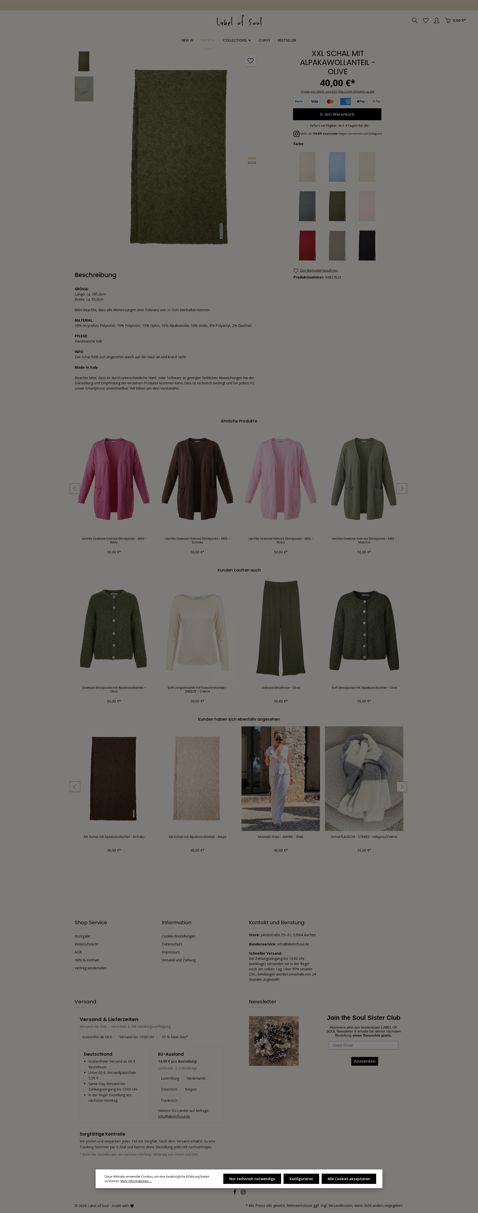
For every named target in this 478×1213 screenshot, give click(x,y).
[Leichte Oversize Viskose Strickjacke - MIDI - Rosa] (280, 480)
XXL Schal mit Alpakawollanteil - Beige (197, 837)
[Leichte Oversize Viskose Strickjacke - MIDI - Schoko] (197, 480)
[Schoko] (337, 245)
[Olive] (337, 206)
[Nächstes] (402, 488)
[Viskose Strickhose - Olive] (280, 629)
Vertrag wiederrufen (91, 968)
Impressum (171, 952)
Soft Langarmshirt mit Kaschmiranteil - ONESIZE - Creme (197, 689)
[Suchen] (415, 20)
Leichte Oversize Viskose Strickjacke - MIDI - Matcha (364, 540)
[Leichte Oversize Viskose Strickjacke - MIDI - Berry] (114, 480)
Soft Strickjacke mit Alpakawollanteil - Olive (364, 688)
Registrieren (50, 5)
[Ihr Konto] (437, 20)
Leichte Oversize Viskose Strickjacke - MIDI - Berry (114, 540)
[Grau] (308, 206)
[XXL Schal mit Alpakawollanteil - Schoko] (114, 778)
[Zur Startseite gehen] (239, 20)
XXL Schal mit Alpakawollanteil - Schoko (114, 837)
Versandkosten (340, 1205)
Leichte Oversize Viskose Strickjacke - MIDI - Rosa (280, 540)
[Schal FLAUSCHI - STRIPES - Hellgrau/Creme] (364, 778)
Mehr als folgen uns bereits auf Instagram (340, 133)
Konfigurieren (301, 1178)
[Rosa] (367, 206)
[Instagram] (243, 1193)
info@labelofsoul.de (174, 1116)
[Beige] (308, 167)
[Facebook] (235, 1193)
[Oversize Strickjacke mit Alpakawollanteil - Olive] (114, 629)
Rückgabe (82, 936)
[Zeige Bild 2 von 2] (252, 163)
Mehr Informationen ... (136, 1181)
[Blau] (337, 167)
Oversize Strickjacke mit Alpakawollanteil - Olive (114, 689)
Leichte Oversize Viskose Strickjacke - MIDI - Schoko (197, 540)
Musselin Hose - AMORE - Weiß (281, 837)
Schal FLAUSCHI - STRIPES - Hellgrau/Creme (364, 837)
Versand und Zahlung (179, 960)
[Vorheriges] (75, 488)
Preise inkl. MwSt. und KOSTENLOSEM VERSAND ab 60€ (337, 91)
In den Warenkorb (337, 114)
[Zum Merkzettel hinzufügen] (250, 60)
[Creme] (367, 167)
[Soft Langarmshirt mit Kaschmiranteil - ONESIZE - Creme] (197, 629)
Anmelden (20, 5)
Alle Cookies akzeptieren (349, 1178)
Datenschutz (172, 944)
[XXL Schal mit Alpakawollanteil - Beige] (197, 778)
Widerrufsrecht (86, 944)
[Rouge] (308, 245)
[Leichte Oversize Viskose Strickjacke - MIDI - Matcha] (364, 480)
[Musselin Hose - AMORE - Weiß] (280, 778)
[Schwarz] (367, 245)
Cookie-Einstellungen (178, 936)
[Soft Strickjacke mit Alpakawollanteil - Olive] (364, 629)
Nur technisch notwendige (252, 1178)
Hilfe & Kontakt (87, 960)
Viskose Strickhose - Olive (281, 688)
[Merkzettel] (426, 20)
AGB (78, 952)
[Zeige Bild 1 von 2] (252, 158)
